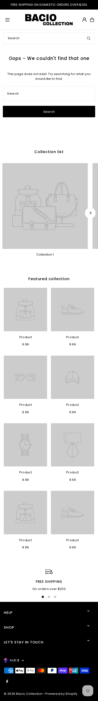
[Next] (90, 213)
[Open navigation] (13, 19)
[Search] (88, 38)
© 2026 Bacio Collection (23, 694)
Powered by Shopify (61, 694)
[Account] (84, 19)
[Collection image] (45, 206)
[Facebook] (7, 682)
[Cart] (92, 20)
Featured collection (48, 279)
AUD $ (14, 660)
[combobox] (49, 38)
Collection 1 (45, 254)
